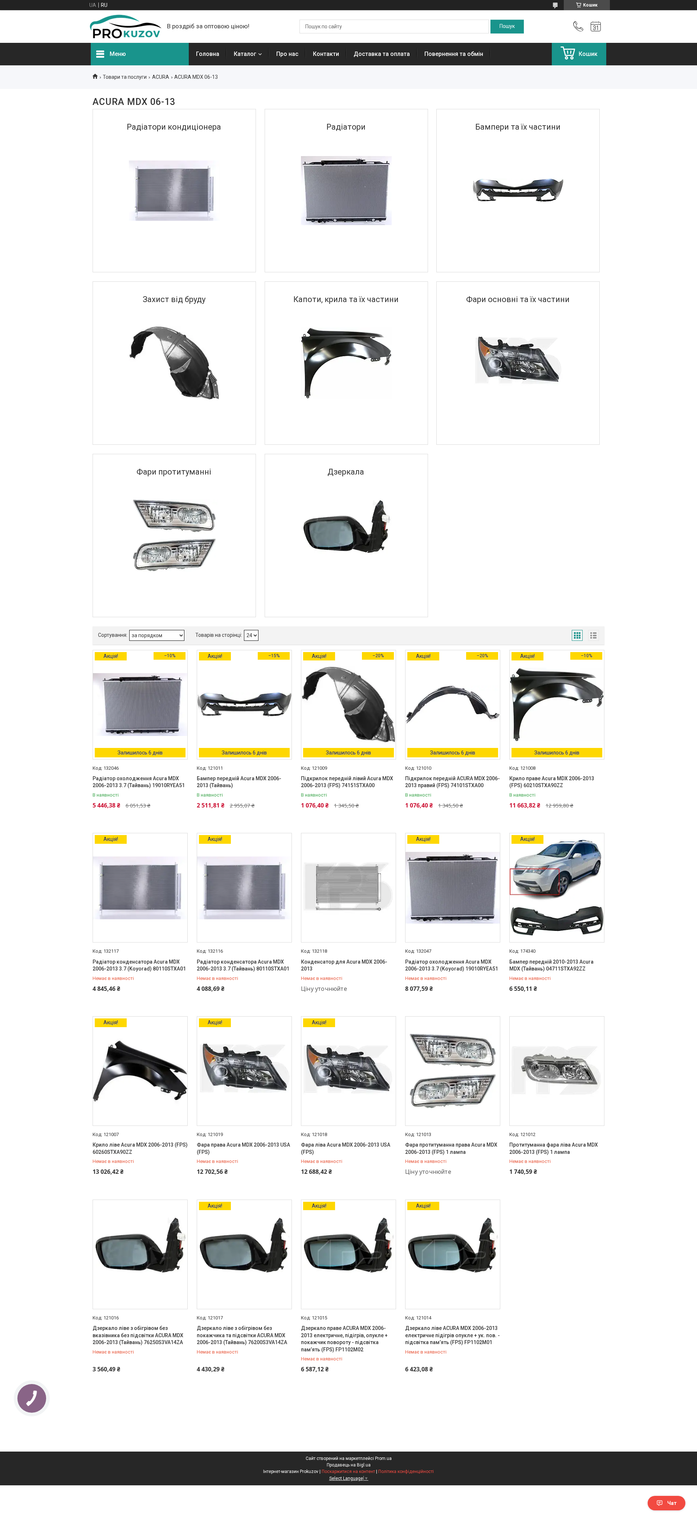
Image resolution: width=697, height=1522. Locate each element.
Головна (207, 53)
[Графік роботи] (596, 26)
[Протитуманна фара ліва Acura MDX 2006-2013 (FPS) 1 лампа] (556, 1071)
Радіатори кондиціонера (174, 126)
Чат (672, 1503)
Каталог (245, 53)
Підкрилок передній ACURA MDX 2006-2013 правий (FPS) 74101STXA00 (452, 782)
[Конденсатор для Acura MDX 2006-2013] (348, 888)
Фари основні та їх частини (518, 299)
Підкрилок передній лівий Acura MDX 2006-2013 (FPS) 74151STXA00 (347, 782)
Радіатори (346, 126)
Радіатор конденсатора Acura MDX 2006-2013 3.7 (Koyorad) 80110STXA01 (139, 965)
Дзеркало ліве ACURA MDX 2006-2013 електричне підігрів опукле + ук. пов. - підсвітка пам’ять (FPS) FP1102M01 (452, 1335)
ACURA (160, 77)
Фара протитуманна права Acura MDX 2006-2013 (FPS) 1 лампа (451, 1148)
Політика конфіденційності (406, 1471)
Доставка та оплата (382, 53)
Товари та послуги (125, 77)
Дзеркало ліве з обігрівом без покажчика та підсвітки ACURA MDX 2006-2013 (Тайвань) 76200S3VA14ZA (242, 1335)
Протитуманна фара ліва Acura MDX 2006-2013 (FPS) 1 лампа (553, 1148)
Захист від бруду (174, 299)
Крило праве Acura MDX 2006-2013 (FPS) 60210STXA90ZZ (551, 782)
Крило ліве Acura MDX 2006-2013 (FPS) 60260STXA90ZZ (140, 1148)
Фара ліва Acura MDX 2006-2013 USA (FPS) (345, 1148)
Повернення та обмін (453, 53)
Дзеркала (345, 471)
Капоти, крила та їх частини (346, 299)
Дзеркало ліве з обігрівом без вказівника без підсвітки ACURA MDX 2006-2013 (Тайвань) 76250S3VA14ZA (138, 1335)
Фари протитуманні (173, 471)
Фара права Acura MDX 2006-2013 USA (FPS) (243, 1148)
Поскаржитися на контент (348, 1471)
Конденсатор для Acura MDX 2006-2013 (344, 965)
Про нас (287, 53)
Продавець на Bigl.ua (349, 1465)
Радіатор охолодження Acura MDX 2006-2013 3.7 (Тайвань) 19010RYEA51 (139, 782)
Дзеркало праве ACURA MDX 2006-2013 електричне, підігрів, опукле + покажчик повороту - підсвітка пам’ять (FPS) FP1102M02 (344, 1338)
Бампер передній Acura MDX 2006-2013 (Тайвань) (239, 782)
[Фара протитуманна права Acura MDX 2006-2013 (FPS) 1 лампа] (452, 1071)
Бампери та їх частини (518, 126)
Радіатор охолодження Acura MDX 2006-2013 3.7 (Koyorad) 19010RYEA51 (451, 965)
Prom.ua (383, 1458)
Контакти (326, 53)
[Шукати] (507, 26)
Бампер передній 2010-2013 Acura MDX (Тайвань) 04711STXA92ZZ (551, 965)
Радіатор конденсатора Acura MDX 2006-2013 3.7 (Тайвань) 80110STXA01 (243, 965)
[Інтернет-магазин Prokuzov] (125, 26)
